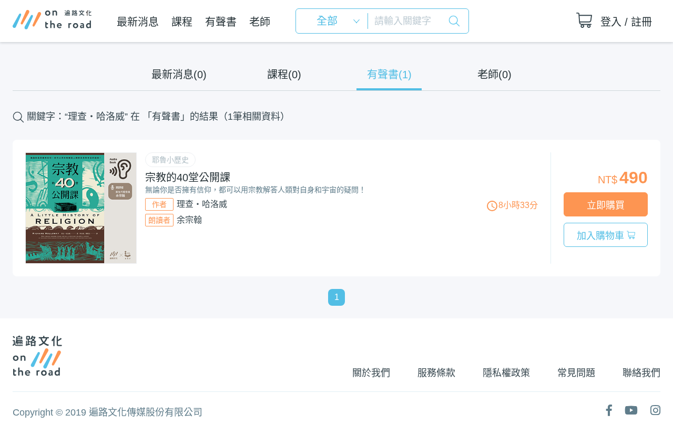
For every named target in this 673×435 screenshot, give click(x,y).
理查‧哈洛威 (202, 204)
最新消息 (138, 22)
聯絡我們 (641, 373)
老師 (259, 22)
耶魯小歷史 (170, 160)
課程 (181, 22)
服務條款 (436, 373)
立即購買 (606, 205)
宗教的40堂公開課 (187, 177)
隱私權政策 (506, 373)
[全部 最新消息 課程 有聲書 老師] (335, 21)
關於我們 (371, 373)
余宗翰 (189, 219)
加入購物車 (602, 236)
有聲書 (221, 22)
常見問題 (576, 373)
